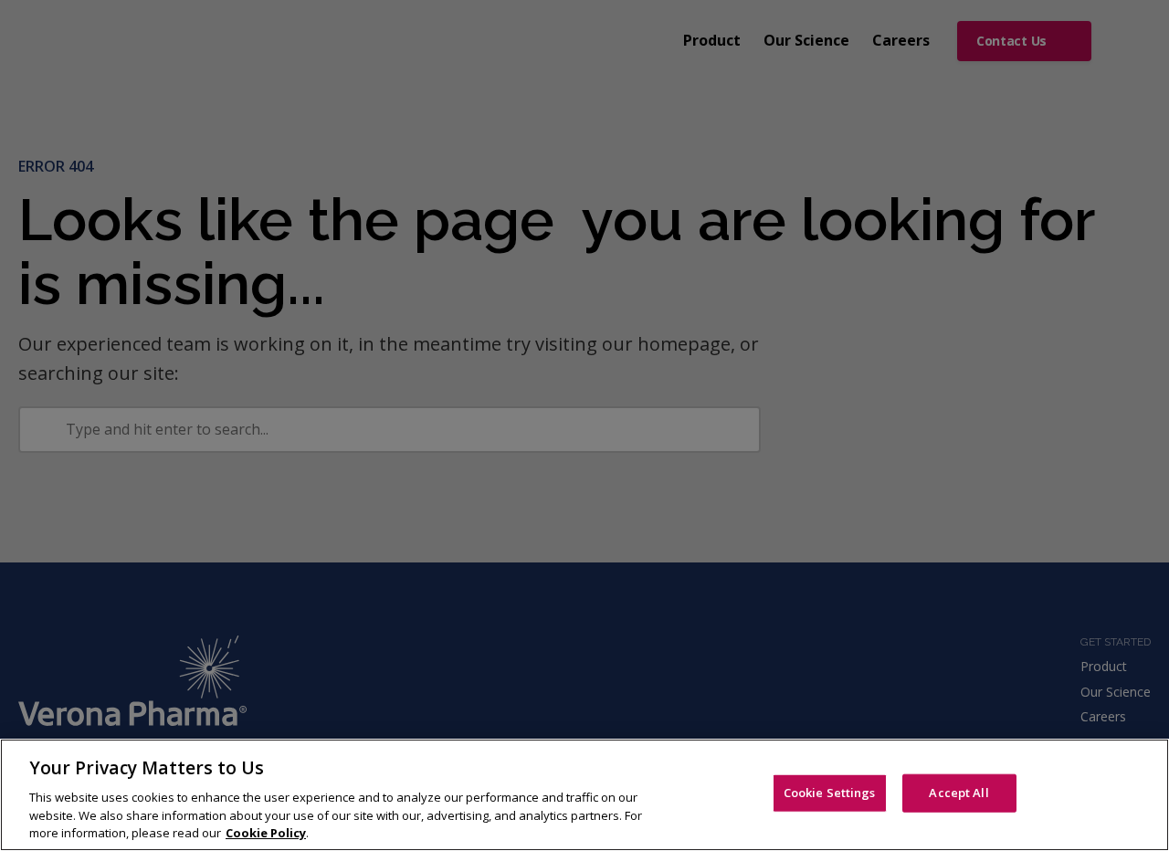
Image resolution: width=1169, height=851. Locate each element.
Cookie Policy (266, 832)
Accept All (958, 792)
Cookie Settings (830, 792)
